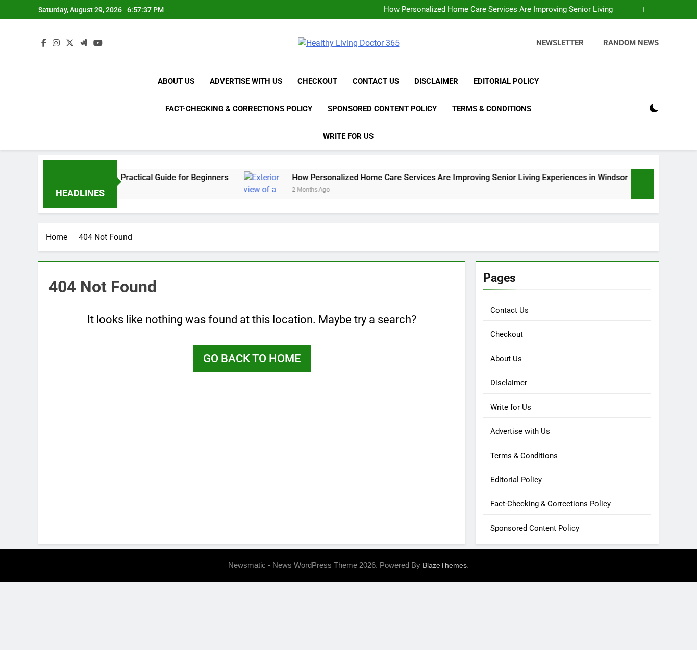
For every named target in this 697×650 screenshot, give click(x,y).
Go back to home (252, 358)
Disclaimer (436, 81)
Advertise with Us (246, 81)
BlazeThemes (444, 565)
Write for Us (348, 136)
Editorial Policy (506, 81)
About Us (176, 81)
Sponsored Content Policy (382, 108)
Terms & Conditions (491, 108)
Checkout (317, 81)
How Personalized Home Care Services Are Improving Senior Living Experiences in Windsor (498, 10)
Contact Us (376, 81)
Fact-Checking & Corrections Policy (238, 108)
